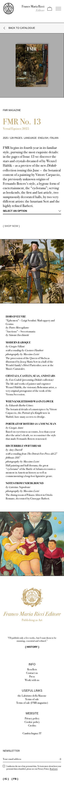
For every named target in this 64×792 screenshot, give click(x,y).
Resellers (32, 669)
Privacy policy (32, 718)
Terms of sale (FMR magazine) (32, 702)
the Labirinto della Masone (32, 695)
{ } (32, 646)
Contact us (32, 673)
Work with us (32, 680)
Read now (54, 769)
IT (40, 733)
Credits (32, 725)
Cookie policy (32, 722)
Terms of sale (32, 699)
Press (32, 676)
